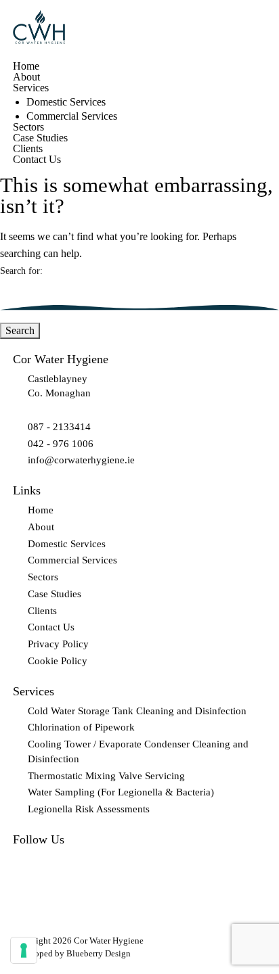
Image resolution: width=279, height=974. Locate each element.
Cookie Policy (57, 660)
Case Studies (40, 138)
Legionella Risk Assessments (89, 809)
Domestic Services (66, 102)
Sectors (28, 127)
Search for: (21, 271)
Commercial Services (71, 116)
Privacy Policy (58, 644)
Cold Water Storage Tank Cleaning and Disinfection (137, 710)
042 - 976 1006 (60, 443)
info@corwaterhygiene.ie (81, 460)
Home (26, 66)
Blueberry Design (98, 953)
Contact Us (37, 159)
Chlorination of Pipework (81, 727)
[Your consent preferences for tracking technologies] (24, 950)
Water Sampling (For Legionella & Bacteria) (121, 792)
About (26, 77)
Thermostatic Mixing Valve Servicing (106, 775)
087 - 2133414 (59, 426)
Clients (28, 148)
